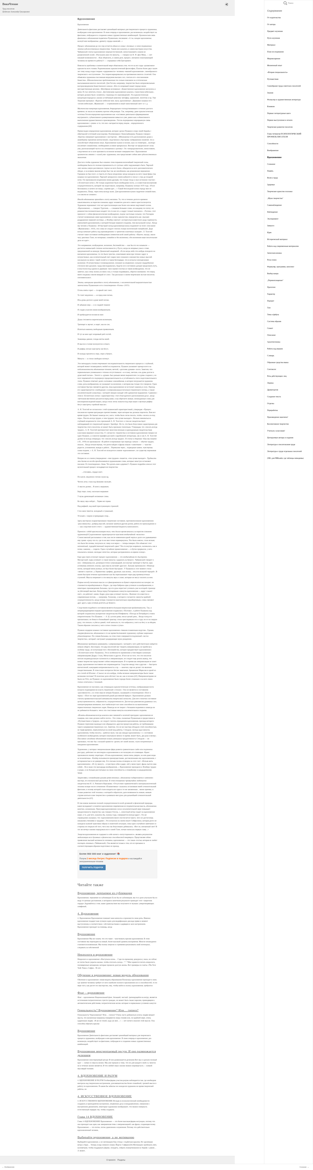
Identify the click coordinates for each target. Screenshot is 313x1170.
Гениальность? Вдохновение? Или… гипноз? (108, 1010)
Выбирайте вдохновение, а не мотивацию (106, 1137)
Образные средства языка (277, 362)
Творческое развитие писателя (279, 127)
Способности (272, 143)
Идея (269, 232)
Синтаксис (271, 369)
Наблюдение (272, 212)
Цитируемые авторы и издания (280, 437)
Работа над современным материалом (283, 246)
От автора (271, 24)
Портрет (270, 300)
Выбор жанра (272, 273)
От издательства (274, 17)
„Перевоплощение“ (275, 280)
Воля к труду (272, 177)
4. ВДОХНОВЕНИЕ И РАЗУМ (97, 1076)
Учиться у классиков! (276, 430)
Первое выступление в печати (279, 120)
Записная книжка (274, 253)
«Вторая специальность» (277, 72)
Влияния (270, 106)
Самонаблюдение (274, 205)
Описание (271, 335)
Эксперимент (272, 218)
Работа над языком (275, 348)
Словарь (270, 355)
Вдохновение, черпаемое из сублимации (105, 893)
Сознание (271, 164)
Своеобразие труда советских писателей (284, 86)
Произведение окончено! (277, 417)
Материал (271, 44)
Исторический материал (277, 239)
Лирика (270, 382)
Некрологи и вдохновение (95, 954)
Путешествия (272, 79)
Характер (271, 294)
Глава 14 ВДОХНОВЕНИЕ (95, 1117)
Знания (270, 92)
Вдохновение (86, 934)
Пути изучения (273, 38)
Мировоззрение (273, 58)
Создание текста (274, 396)
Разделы (121, 1160)
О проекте (111, 1160)
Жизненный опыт (274, 65)
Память (270, 170)
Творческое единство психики (279, 191)
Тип (269, 307)
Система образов (274, 321)
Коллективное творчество (278, 424)
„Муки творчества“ (275, 198)
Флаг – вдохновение (91, 993)
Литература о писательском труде (281, 444)
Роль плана (271, 259)
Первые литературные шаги (279, 113)
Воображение (273, 150)
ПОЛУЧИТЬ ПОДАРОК (92, 867)
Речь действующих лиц (277, 376)
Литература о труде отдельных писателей (284, 451)
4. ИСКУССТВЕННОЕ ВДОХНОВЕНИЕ (105, 1096)
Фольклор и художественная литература (284, 99)
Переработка (272, 410)
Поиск (288, 3)
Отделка (270, 403)
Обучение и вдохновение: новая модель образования (113, 975)
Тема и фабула (273, 314)
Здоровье (271, 184)
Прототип (271, 287)
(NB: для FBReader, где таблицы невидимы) (285, 458)
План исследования (275, 51)
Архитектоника (273, 341)
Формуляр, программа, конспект (280, 266)
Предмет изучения (275, 31)
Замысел (270, 225)
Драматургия (272, 389)
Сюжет (270, 328)
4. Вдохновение (88, 913)
